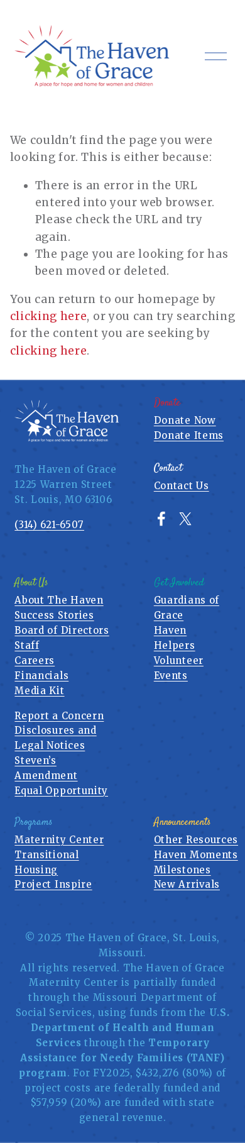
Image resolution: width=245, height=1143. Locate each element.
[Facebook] (161, 518)
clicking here (48, 316)
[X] (185, 518)
